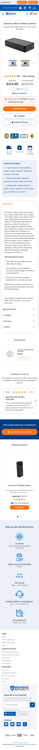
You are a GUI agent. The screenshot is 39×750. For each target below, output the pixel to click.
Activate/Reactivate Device (10, 652)
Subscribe (32, 704)
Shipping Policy (7, 660)
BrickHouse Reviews (8, 676)
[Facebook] (12, 724)
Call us (23, 2)
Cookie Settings (19, 746)
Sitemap (4, 645)
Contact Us (5, 670)
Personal (11, 714)
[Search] (27, 14)
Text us (34, 2)
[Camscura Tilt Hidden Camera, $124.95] (19, 469)
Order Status (6, 657)
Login (35, 14)
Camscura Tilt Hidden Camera (19, 485)
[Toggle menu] (3, 14)
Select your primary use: (11, 710)
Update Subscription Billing (10, 655)
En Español (5, 678)
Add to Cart (24, 358)
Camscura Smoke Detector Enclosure (25, 350)
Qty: (18, 89)
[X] (25, 724)
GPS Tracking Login (8, 639)
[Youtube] (19, 724)
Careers (4, 681)
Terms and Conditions (21, 744)
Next (33, 63)
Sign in (4, 637)
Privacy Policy (32, 744)
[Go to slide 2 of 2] (21, 516)
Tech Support (6, 663)
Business (24, 714)
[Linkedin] (6, 724)
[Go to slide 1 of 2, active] (18, 516)
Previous (4, 63)
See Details (19, 507)
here (27, 300)
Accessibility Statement (9, 673)
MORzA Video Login (8, 642)
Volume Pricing (21, 122)
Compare (21, 116)
